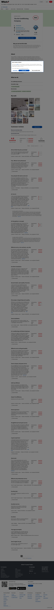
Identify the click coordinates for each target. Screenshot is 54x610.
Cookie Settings (15, 70)
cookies (17, 64)
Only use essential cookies (36, 70)
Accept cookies (24, 70)
